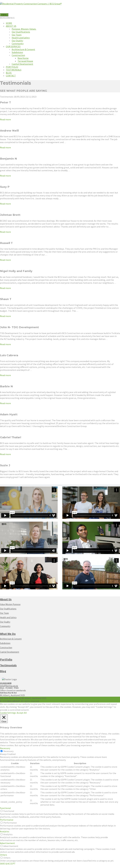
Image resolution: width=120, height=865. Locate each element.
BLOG (9, 72)
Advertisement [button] (7, 843)
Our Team (17, 34)
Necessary (8, 751)
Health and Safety (21, 37)
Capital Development (22, 63)
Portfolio (6, 659)
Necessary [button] (5, 748)
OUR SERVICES (13, 46)
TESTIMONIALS (13, 69)
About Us (6, 599)
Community (18, 43)
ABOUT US (11, 26)
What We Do (8, 634)
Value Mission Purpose (10, 604)
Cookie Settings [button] (8, 712)
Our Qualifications (21, 31)
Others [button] (3, 854)
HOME (9, 23)
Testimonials (8, 665)
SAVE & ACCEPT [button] (8, 863)
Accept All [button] (22, 712)
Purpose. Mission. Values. (24, 28)
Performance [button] (6, 819)
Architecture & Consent (23, 49)
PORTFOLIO (12, 66)
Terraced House (25, 61)
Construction (18, 55)
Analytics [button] (4, 831)
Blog (3, 671)
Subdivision (17, 52)
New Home (23, 58)
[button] (7, 17)
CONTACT (11, 75)
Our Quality (17, 40)
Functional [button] (5, 808)
